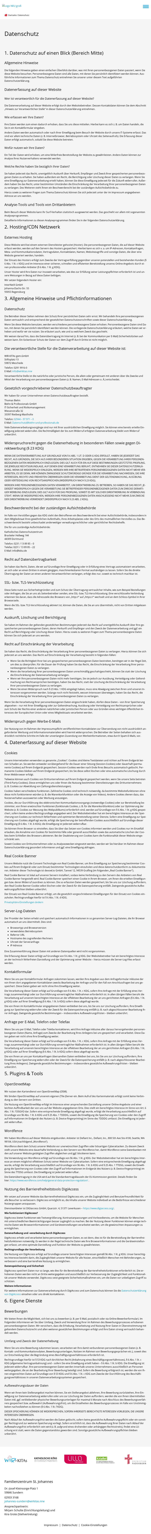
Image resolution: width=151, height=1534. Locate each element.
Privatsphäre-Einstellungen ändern (23, 902)
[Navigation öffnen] (147, 6)
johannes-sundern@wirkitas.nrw (24, 1501)
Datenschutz (69, 1525)
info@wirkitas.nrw (22, 371)
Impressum (51, 1525)
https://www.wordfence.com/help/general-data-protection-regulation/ (49, 1180)
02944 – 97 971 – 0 (24, 419)
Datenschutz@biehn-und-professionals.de (36, 422)
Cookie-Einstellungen (94, 1525)
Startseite (12, 15)
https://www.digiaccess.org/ (98, 1208)
